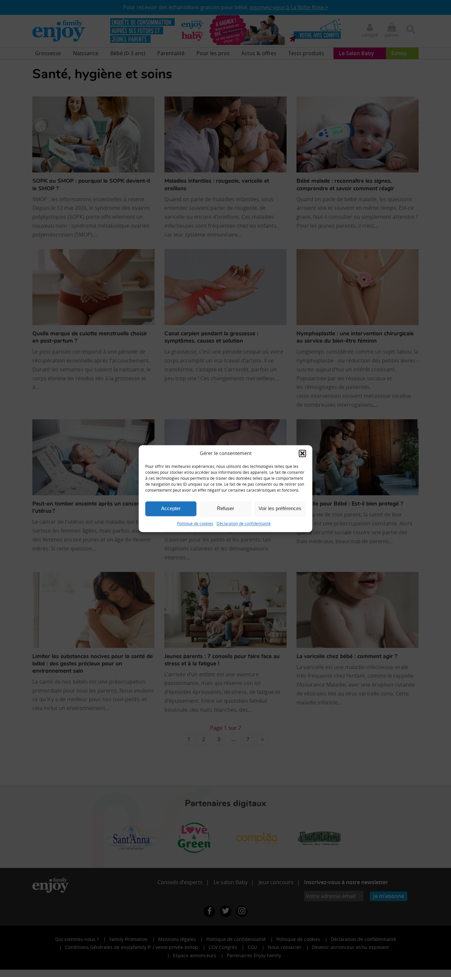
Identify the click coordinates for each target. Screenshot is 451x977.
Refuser (225, 508)
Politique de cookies (195, 523)
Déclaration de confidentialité (244, 523)
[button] (302, 453)
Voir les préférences (280, 508)
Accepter (171, 508)
